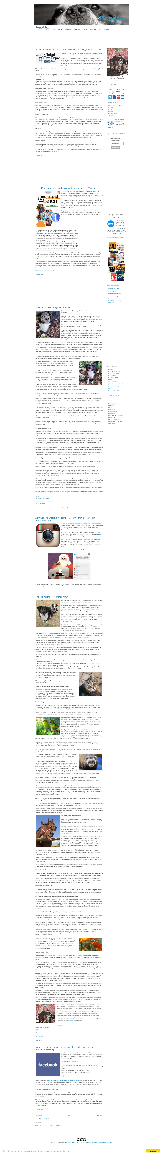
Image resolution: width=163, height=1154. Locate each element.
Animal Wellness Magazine (115, 400)
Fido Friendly (111, 409)
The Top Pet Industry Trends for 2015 (53, 597)
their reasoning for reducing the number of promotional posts (64, 1080)
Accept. (153, 1151)
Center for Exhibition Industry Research (48, 93)
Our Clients (77, 29)
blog (82, 1020)
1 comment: (39, 590)
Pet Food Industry (113, 381)
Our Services (68, 29)
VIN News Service (112, 389)
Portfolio (84, 29)
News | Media (92, 29)
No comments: (39, 155)
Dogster (110, 405)
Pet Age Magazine (112, 375)
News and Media (112, 113)
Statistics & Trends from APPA (116, 297)
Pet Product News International (116, 383)
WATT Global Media (113, 390)
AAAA (36, 499)
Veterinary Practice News (114, 387)
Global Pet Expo (112, 291)
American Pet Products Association (114, 289)
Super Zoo (111, 299)
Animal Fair (111, 398)
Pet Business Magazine (114, 377)
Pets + (109, 385)
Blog (100, 29)
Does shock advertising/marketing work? (54, 307)
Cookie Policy (120, 93)
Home (53, 29)
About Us (60, 29)
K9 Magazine (111, 413)
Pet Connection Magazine (115, 421)
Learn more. (67, 1151)
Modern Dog (111, 417)
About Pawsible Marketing (115, 105)
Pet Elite (110, 379)
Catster (110, 402)
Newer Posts (39, 1115)
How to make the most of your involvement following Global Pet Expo (68, 49)
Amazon (81, 197)
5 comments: (39, 1040)
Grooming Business (113, 373)
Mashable (99, 534)
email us (90, 491)
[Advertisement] (81, 39)
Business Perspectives (40, 503)
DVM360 (110, 369)
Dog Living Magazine (113, 403)
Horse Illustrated (112, 411)
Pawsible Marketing (71, 1020)
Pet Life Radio (111, 423)
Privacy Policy (112, 93)
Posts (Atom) (46, 1118)
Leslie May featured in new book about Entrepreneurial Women (65, 188)
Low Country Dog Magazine (115, 415)
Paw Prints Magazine (113, 419)
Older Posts (99, 1115)
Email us (117, 119)
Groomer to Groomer (114, 371)
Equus (109, 407)
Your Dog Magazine (113, 425)
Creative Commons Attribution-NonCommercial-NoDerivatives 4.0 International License (89, 1142)
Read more (38, 270)
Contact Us (106, 29)
